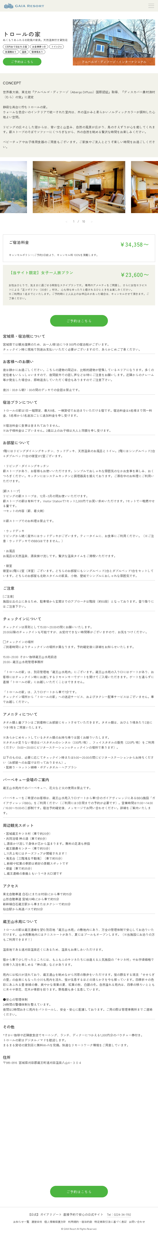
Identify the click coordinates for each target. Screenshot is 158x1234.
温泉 (24, 51)
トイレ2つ (56, 46)
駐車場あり (37, 51)
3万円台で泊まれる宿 (16, 46)
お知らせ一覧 (21, 1222)
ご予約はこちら (22, 61)
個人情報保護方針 (55, 1222)
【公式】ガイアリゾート (24, 6)
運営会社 (36, 1222)
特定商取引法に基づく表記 (110, 1222)
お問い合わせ (137, 1222)
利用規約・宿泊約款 (80, 1222)
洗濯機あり (11, 51)
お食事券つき (39, 46)
